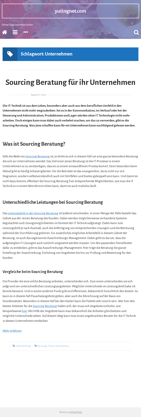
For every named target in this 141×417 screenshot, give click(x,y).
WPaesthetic (76, 412)
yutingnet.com (70, 11)
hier (24, 311)
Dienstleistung (23, 346)
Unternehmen (62, 346)
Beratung (42, 346)
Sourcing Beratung (37, 156)
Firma (51, 346)
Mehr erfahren (12, 330)
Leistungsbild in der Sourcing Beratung (33, 213)
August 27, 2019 (38, 94)
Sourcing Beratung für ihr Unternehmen (70, 82)
